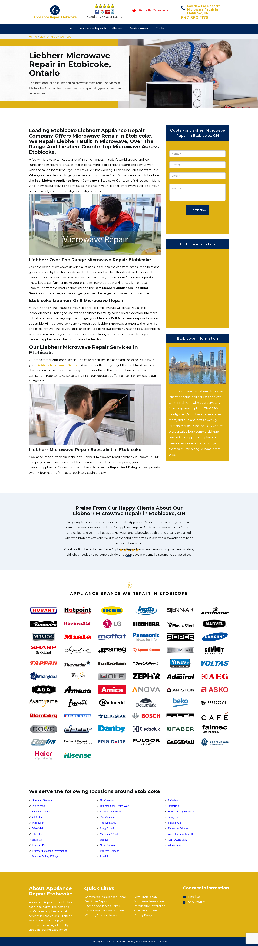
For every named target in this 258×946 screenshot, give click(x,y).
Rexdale (104, 856)
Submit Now (197, 210)
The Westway (107, 817)
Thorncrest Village (178, 828)
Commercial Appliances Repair (105, 896)
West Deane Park (177, 839)
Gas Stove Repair (96, 901)
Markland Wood (109, 833)
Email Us (194, 896)
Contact (161, 28)
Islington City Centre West (114, 805)
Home (67, 28)
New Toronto (107, 845)
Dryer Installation (145, 896)
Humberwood (107, 800)
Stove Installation (145, 910)
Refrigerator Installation (149, 906)
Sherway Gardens (42, 800)
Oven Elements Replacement (105, 910)
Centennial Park (41, 811)
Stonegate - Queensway (181, 811)
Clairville (37, 817)
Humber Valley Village (45, 856)
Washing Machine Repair (101, 915)
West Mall (38, 828)
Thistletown (174, 822)
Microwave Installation (149, 901)
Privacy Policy (143, 915)
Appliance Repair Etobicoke (151, 941)
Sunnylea (173, 817)
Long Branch (107, 828)
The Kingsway (108, 822)
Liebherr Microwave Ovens (56, 365)
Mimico (104, 839)
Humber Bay (39, 845)
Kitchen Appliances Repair (102, 906)
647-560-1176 (194, 17)
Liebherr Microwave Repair (56, 36)
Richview (173, 800)
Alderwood (38, 805)
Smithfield (173, 805)
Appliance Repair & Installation (101, 28)
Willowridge (174, 845)
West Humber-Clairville (181, 833)
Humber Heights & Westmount (49, 850)
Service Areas (139, 28)
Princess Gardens (109, 850)
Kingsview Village (110, 811)
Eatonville (38, 822)
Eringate (37, 839)
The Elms (37, 833)
